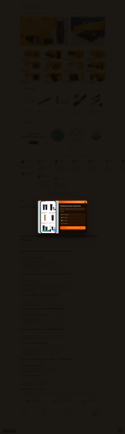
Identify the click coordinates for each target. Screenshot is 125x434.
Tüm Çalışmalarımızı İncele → (73, 227)
